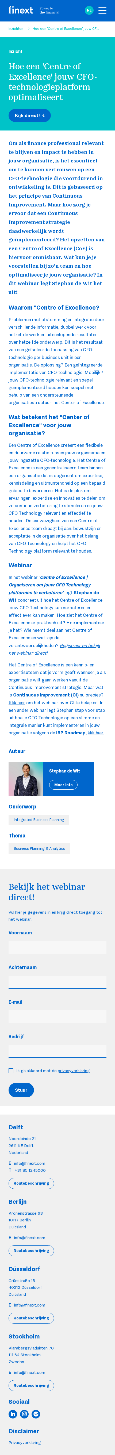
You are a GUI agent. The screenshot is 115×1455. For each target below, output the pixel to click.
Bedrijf (16, 1037)
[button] (89, 10)
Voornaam (20, 933)
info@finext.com (29, 1163)
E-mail (15, 1002)
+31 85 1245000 (30, 1170)
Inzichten (16, 28)
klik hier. (96, 732)
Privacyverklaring (25, 1442)
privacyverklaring (74, 1070)
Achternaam (23, 967)
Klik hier (17, 702)
